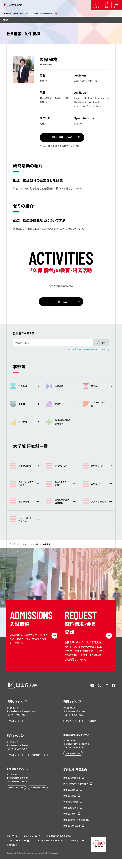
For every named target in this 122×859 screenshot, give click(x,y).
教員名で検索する (23, 333)
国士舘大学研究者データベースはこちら (86, 349)
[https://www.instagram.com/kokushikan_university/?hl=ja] (106, 685)
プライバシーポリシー (16, 840)
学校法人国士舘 (70, 801)
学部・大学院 (18, 13)
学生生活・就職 (32, 13)
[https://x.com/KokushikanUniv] (99, 685)
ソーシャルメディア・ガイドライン (50, 840)
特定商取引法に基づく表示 (59, 835)
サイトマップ (12, 835)
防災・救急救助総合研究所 (75, 783)
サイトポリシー (77, 840)
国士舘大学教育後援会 (74, 819)
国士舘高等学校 (70, 807)
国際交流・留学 (46, 13)
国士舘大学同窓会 (72, 825)
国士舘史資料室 (70, 789)
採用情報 (11, 845)
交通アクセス (14, 721)
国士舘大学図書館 (72, 777)
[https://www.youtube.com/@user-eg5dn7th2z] (92, 685)
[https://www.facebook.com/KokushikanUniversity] (113, 685)
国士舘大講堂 (69, 795)
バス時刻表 (92, 721)
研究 (57, 13)
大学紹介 (7, 13)
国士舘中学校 (69, 813)
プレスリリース (30, 835)
